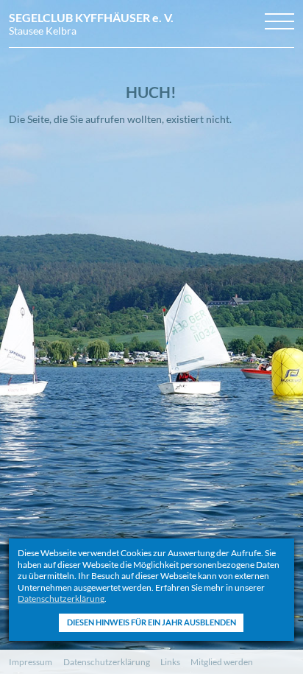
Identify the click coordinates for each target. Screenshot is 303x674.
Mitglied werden (221, 661)
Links (170, 661)
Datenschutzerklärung (61, 598)
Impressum (30, 661)
